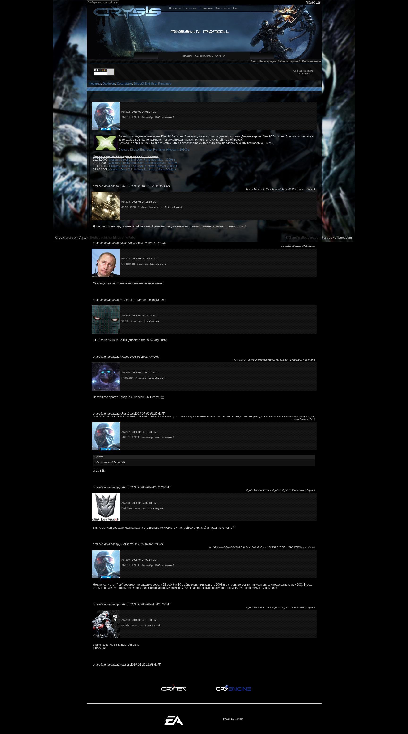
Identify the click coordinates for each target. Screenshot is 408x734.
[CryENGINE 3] (233, 685)
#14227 (125, 432)
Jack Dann (128, 207)
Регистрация (267, 61)
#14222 (125, 111)
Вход (254, 61)
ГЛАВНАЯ (187, 56)
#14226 (125, 372)
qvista (125, 625)
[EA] (174, 717)
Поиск (235, 8)
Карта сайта (222, 8)
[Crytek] (173, 685)
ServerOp (147, 117)
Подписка (175, 8)
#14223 (125, 201)
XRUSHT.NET (130, 117)
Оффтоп (109, 83)
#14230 (125, 620)
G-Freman (128, 264)
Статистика (206, 8)
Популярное (190, 8)
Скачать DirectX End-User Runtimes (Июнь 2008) (141, 169)
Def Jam (127, 508)
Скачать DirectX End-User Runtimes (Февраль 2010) (153, 149)
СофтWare (124, 83)
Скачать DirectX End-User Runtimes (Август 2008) (142, 163)
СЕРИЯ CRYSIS (204, 56)
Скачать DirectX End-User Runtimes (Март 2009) (141, 159)
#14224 (125, 258)
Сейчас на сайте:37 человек (303, 72)
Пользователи (311, 61)
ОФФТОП (220, 56)
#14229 (125, 560)
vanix (125, 320)
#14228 (125, 503)
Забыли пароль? (289, 61)
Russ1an (127, 377)
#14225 (125, 315)
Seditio (239, 718)
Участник (142, 264)
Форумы (95, 83)
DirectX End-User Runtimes (152, 83)
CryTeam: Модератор (150, 207)
